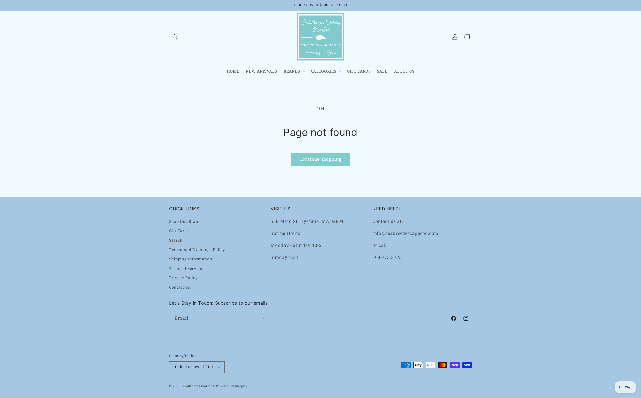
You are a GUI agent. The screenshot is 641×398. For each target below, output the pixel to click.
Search (176, 240)
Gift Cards (179, 230)
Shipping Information (190, 259)
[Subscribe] (262, 318)
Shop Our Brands (186, 221)
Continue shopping (321, 159)
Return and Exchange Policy (197, 249)
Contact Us (179, 287)
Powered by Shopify (232, 386)
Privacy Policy (183, 277)
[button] (175, 37)
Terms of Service (185, 268)
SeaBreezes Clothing (198, 386)
